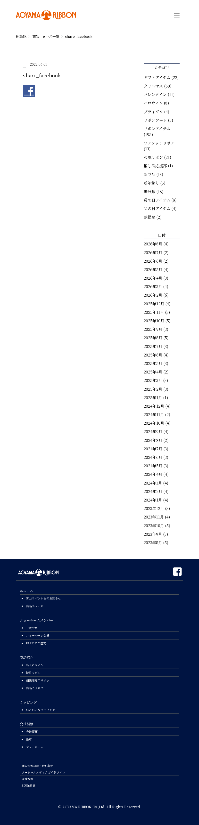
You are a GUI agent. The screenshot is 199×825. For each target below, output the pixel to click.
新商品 (149, 174)
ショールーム (34, 747)
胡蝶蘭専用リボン (37, 680)
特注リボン (33, 673)
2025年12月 (154, 304)
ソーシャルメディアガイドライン (43, 772)
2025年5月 (153, 363)
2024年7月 (153, 449)
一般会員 (32, 628)
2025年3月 (153, 380)
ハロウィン (153, 103)
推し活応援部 (155, 166)
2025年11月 (154, 312)
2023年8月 (153, 542)
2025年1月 (153, 397)
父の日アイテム (157, 208)
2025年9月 (153, 329)
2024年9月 (153, 431)
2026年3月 (153, 286)
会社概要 (32, 731)
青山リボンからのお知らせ (43, 598)
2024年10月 (154, 423)
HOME (21, 36)
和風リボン (153, 157)
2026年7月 (153, 252)
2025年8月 (153, 337)
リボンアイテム (157, 128)
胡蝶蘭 (149, 217)
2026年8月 (153, 244)
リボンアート (155, 120)
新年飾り (151, 183)
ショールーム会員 (37, 635)
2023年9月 (153, 534)
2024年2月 (153, 491)
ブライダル (153, 111)
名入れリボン (34, 665)
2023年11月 (154, 517)
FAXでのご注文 (36, 643)
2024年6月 (153, 457)
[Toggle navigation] (176, 15)
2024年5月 (153, 466)
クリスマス (153, 86)
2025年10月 (154, 321)
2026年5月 (153, 269)
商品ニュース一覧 (45, 36)
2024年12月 (154, 406)
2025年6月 (153, 355)
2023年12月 (154, 508)
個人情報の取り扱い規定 (38, 766)
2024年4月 (153, 474)
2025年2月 (153, 389)
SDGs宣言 (28, 785)
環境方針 (27, 779)
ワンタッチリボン (159, 143)
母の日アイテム (157, 200)
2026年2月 (153, 295)
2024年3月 (153, 483)
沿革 (29, 739)
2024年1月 (153, 500)
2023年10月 (154, 525)
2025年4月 (153, 372)
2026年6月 (153, 261)
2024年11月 (154, 414)
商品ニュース (34, 606)
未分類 (149, 191)
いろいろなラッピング (40, 710)
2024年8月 (153, 440)
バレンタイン (155, 94)
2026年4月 (153, 278)
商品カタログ (34, 688)
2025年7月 (153, 346)
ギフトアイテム (157, 77)
